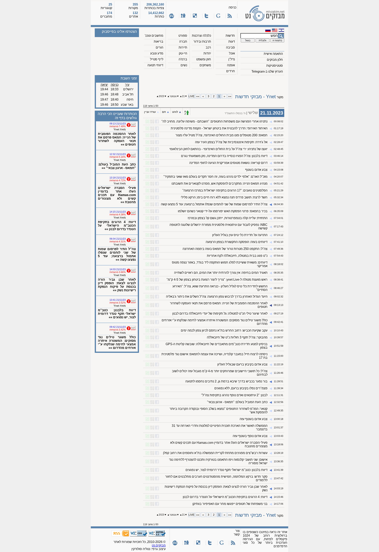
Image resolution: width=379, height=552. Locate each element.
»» (197, 96)
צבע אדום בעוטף (256, 169)
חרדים (230, 71)
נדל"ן (231, 59)
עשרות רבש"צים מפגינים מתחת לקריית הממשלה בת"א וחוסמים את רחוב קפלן (215, 453)
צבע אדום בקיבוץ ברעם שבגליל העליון (242, 364)
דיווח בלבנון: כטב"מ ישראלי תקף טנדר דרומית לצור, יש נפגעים (226, 470)
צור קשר (237, 532)
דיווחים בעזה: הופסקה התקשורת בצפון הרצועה (236, 242)
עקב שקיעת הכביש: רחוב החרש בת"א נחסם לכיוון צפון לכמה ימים (224, 330)
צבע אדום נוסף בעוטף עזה (250, 436)
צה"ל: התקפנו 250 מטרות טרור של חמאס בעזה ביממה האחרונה (225, 248)
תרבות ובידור (202, 41)
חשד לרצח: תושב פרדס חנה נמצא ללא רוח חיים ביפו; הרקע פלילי (224, 197)
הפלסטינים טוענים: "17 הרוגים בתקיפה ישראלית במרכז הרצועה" (224, 190)
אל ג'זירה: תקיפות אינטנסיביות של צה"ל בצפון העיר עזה (231, 142)
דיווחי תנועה (155, 65)
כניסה (232, 7)
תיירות (183, 47)
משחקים (205, 65)
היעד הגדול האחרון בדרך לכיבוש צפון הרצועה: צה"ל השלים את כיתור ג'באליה (216, 296)
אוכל (232, 53)
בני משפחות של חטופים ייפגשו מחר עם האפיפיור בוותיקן (229, 503)
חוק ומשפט (203, 59)
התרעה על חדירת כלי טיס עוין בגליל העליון (239, 235)
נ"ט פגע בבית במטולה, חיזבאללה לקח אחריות (237, 255)
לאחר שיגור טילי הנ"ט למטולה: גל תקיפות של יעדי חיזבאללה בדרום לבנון (219, 313)
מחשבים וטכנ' (154, 35)
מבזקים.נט (159, 545)
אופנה (231, 65)
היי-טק (183, 53)
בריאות (158, 41)
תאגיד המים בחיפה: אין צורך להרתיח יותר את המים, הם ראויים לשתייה (220, 272)
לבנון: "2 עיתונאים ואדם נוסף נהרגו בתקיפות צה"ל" (234, 395)
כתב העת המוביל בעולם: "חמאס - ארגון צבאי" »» (117, 166)
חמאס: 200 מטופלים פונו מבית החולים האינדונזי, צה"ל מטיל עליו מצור (221, 135)
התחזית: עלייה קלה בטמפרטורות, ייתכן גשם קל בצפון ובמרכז (227, 218)
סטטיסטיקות (274, 65)
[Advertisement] (214, 83)
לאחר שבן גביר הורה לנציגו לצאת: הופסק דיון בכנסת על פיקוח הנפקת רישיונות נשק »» (117, 285)
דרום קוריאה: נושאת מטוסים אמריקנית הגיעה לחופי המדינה (228, 162)
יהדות (207, 53)
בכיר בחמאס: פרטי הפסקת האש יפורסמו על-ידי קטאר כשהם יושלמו (222, 211)
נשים (184, 65)
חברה (183, 41)
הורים (159, 47)
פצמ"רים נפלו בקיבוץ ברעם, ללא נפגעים (240, 388)
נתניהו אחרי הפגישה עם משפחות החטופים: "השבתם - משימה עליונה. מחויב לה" (214, 121)
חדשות (230, 35)
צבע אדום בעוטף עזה (253, 419)
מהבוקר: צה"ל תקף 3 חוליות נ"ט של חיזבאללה (237, 337)
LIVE (191, 96)
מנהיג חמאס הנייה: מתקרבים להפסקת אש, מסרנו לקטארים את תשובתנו (219, 183)
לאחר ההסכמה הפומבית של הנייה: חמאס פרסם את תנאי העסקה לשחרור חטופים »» (117, 139)
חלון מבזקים (275, 59)
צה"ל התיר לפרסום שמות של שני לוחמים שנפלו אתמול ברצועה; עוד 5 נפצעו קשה (214, 204)
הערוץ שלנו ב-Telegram (267, 71)
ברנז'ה (183, 59)
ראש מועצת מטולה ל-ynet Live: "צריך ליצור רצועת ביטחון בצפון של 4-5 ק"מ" (217, 279)
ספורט (182, 35)
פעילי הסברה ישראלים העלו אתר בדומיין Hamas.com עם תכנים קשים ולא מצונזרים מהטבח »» (117, 195)
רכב (208, 47)
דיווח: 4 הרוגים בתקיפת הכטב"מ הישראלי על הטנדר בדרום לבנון (225, 497)
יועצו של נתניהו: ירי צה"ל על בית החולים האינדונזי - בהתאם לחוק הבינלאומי (218, 149)
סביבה (230, 47)
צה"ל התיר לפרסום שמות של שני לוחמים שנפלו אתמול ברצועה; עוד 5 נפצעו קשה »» (117, 254)
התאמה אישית (273, 53)
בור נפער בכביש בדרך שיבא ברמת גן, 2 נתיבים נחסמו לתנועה (226, 381)
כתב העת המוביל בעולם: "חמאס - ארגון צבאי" (237, 402)
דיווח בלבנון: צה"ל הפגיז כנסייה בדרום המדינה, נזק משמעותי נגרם (224, 156)
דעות (231, 41)
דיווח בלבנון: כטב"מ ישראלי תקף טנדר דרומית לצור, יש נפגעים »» (117, 313)
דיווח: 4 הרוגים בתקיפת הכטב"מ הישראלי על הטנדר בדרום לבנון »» (117, 225)
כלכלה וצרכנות (201, 35)
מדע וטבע (156, 53)
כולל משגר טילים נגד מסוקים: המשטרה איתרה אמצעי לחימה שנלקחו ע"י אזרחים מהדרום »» (117, 342)
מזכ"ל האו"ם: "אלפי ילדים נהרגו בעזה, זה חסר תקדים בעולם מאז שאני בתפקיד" (215, 176)
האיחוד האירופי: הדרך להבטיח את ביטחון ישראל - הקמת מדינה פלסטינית (219, 128)
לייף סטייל (156, 59)
